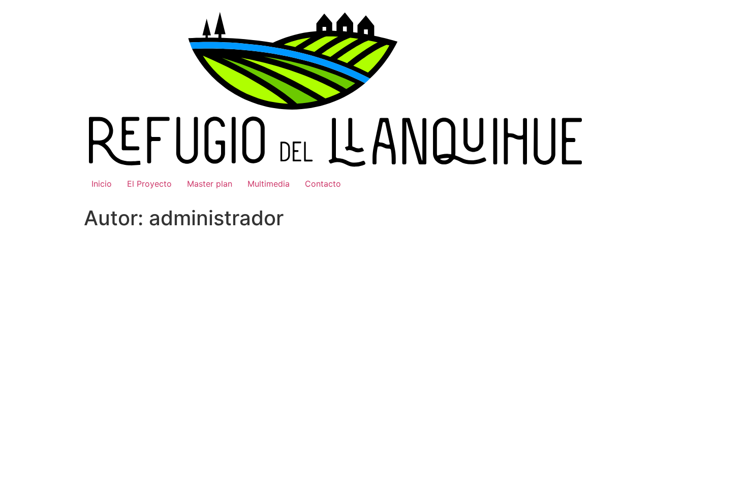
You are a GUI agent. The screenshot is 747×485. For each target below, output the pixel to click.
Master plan (209, 184)
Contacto (323, 184)
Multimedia (268, 184)
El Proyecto (149, 184)
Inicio (101, 184)
